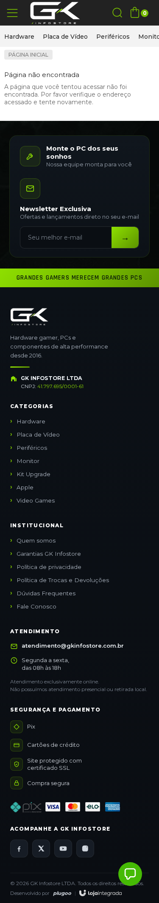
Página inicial (28, 54)
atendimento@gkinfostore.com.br (73, 645)
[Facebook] (19, 848)
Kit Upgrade (33, 474)
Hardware (19, 36)
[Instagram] (85, 848)
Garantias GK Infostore (49, 553)
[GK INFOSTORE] (55, 13)
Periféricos (113, 36)
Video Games (36, 500)
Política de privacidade (49, 566)
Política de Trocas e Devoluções (63, 580)
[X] (41, 848)
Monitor (28, 460)
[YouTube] (63, 848)
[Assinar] (125, 237)
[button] (130, 874)
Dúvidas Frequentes (46, 593)
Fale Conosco (36, 606)
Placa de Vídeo (65, 36)
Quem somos (36, 540)
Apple (25, 487)
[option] (19, 36)
